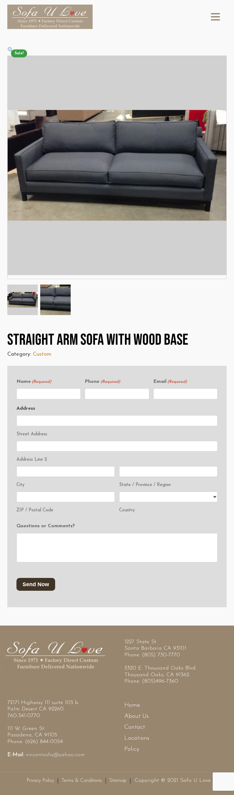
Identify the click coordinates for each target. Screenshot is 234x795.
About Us (136, 716)
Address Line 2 (31, 459)
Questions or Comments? (45, 526)
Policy (131, 749)
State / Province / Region (145, 485)
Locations (136, 738)
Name (33, 381)
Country (127, 510)
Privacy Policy (40, 780)
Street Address (31, 434)
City (20, 485)
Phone (102, 381)
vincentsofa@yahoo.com (55, 755)
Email (170, 381)
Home (132, 705)
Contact (134, 727)
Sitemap (117, 780)
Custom (42, 354)
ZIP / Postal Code (34, 510)
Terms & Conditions (82, 780)
